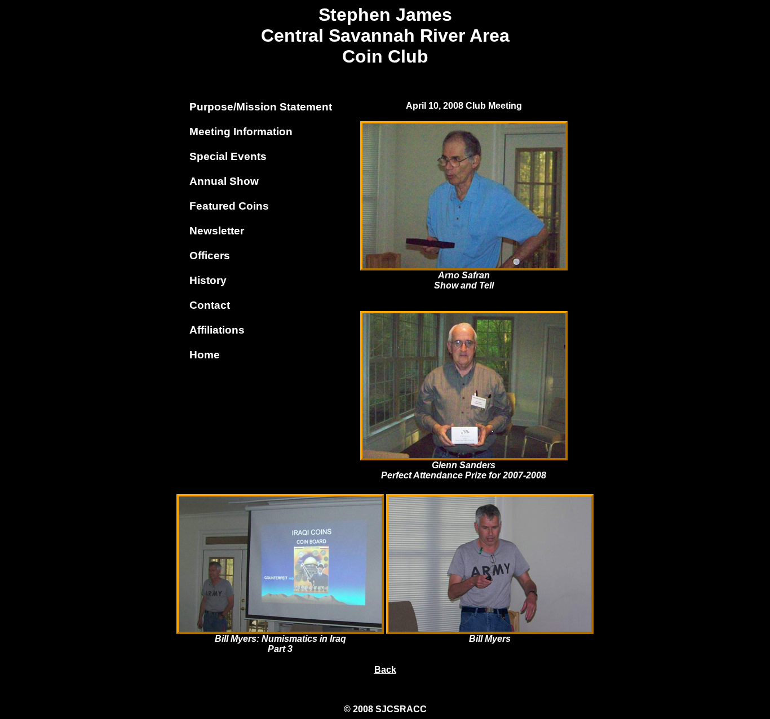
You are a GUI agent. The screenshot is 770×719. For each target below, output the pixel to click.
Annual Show (224, 181)
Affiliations (217, 330)
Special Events (228, 156)
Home (204, 355)
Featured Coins (229, 206)
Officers (209, 255)
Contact (209, 305)
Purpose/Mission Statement (260, 107)
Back (385, 669)
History (208, 280)
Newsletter (216, 231)
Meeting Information (241, 131)
